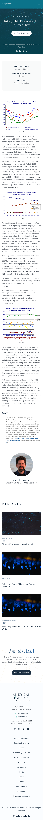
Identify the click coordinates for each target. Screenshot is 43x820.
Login (21, 772)
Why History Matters (21, 738)
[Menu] (38, 4)
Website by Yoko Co (21, 816)
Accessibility (21, 791)
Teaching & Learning (21, 743)
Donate (21, 782)
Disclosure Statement (21, 796)
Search (21, 777)
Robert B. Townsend (21, 17)
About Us (21, 762)
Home (5, 44)
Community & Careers (21, 753)
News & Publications (21, 758)
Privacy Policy (21, 786)
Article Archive (13, 44)
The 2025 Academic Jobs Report (17, 544)
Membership (21, 767)
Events (21, 748)
